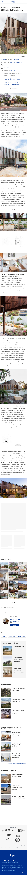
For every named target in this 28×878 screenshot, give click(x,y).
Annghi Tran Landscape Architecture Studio (12, 83)
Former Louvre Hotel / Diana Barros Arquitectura (19, 670)
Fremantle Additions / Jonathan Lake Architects (18, 712)
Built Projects (12, 636)
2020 (8, 68)
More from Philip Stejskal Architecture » (17, 763)
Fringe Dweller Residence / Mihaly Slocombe (17, 787)
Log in (24, 1)
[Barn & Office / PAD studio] (7, 650)
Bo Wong (13, 71)
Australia (16, 59)
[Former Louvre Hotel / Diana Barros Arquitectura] (7, 672)
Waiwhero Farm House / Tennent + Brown (18, 700)
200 (8, 65)
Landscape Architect (9, 82)
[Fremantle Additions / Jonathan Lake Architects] (6, 714)
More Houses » (22, 719)
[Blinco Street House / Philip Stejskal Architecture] (6, 747)
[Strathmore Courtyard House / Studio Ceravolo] (6, 800)
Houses (3, 59)
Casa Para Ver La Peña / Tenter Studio (18, 689)
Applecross (11, 187)
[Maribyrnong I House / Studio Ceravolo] (6, 778)
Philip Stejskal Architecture (16, 62)
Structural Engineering (9, 78)
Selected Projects (21, 636)
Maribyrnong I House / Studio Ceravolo (18, 775)
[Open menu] (2, 2)
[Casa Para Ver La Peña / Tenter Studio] (6, 692)
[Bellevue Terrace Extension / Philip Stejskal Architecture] (6, 736)
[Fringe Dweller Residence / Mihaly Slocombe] (6, 789)
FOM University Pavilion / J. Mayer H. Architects (18, 659)
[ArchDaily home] (13, 2)
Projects (4, 636)
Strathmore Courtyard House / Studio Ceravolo (18, 797)
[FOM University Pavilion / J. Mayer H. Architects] (7, 661)
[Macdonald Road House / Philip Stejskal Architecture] (13, 567)
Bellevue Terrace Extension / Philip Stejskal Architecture (17, 734)
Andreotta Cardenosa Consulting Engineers (12, 78)
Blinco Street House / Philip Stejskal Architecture (17, 745)
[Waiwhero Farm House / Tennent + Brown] (6, 703)
